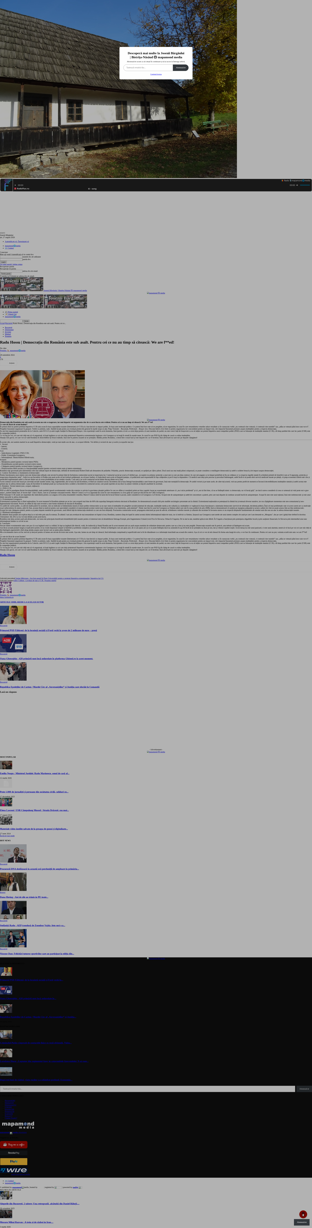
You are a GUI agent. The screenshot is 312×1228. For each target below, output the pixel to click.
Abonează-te (181, 68)
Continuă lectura (156, 74)
